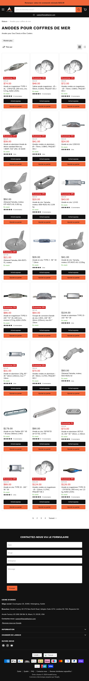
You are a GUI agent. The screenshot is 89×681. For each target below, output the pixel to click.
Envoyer (12, 588)
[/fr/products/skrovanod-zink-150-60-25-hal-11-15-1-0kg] (44, 412)
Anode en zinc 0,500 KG (70, 144)
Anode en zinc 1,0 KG (69, 202)
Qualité (26, 671)
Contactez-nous (42, 671)
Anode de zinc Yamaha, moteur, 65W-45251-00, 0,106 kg (43, 204)
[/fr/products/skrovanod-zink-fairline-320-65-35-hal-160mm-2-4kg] (15, 412)
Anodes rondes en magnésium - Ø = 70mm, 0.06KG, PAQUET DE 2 (73, 88)
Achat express (16, 101)
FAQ (32, 671)
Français (51, 655)
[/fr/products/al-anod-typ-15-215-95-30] (73, 296)
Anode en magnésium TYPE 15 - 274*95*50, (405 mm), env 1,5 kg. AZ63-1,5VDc (73, 489)
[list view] (84, 46)
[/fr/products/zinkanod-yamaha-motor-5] (73, 240)
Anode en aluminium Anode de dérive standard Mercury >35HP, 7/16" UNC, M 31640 (15, 146)
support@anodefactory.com (46, 15)
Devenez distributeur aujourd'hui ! (61, 671)
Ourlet (19, 671)
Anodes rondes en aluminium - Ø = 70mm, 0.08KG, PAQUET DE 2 (44, 146)
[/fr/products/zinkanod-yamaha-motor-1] (73, 354)
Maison (4, 21)
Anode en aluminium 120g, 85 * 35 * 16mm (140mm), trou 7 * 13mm (15, 376)
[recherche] (79, 9)
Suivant (52, 518)
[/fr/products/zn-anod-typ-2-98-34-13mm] (44, 240)
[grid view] (79, 46)
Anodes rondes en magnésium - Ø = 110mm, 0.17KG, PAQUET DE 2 (44, 489)
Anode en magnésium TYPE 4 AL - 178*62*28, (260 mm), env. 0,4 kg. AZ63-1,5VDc (15, 88)
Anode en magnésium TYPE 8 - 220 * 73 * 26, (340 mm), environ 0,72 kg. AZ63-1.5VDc (16, 318)
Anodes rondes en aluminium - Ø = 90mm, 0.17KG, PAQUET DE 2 (44, 376)
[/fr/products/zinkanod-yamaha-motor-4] (15, 182)
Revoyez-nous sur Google (11, 623)
